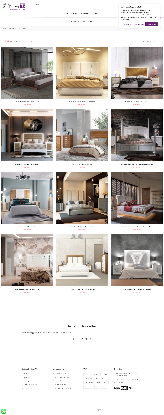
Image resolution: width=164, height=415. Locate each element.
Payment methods (60, 373)
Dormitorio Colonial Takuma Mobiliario (137, 289)
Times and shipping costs (62, 377)
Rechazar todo (139, 24)
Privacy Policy (28, 388)
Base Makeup (89, 382)
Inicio (66, 13)
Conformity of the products (63, 388)
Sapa (103, 387)
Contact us (27, 377)
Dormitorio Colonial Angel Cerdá (27, 101)
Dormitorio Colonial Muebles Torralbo (81, 289)
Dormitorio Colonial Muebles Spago (27, 289)
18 (27, 41)
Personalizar (127, 24)
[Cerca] (158, 5)
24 (31, 41)
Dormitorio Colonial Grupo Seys (136, 101)
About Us (27, 373)
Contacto (96, 13)
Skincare (88, 374)
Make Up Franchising (30, 381)
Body (96, 387)
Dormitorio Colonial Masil (27, 226)
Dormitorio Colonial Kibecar (82, 164)
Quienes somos (85, 13)
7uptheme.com (107, 410)
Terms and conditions (30, 384)
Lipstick (104, 374)
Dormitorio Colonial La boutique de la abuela (137, 164)
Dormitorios (81, 21)
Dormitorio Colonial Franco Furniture (82, 101)
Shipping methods (60, 384)
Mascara (87, 387)
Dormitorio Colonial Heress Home (27, 164)
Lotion (96, 374)
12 (23, 41)
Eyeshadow (99, 378)
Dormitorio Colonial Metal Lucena (82, 226)
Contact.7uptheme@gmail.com (129, 379)
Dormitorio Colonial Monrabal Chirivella (136, 226)
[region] (139, 16)
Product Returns (60, 381)
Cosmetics (88, 378)
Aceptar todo (152, 24)
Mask (105, 382)
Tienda (73, 13)
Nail (98, 382)
